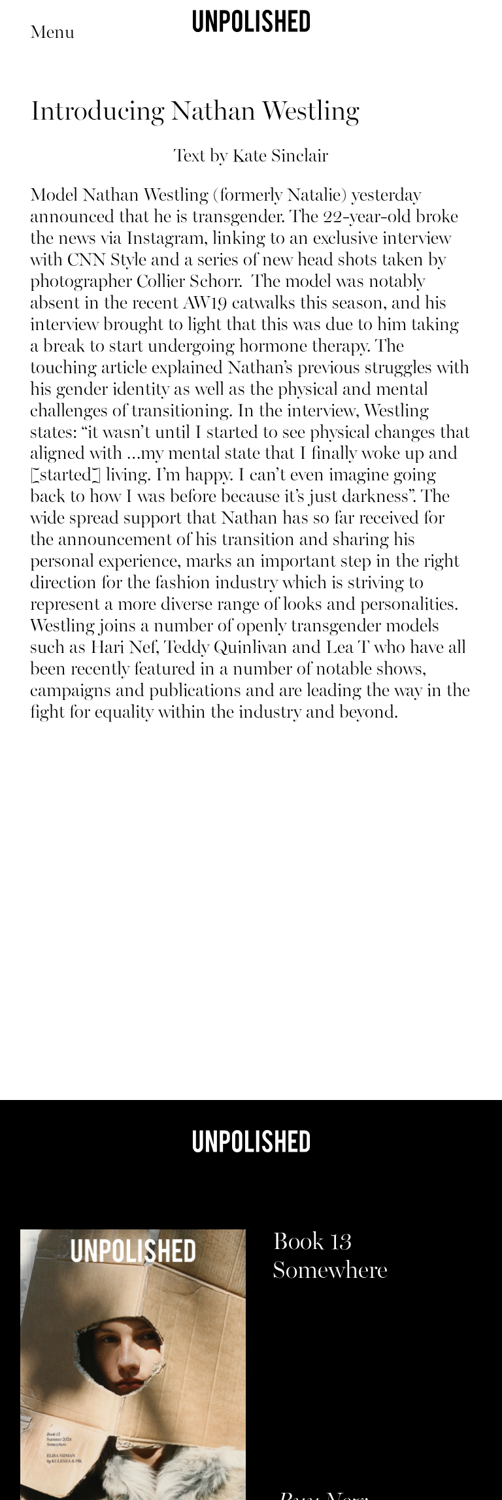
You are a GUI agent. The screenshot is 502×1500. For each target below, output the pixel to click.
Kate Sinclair (280, 157)
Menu (52, 33)
